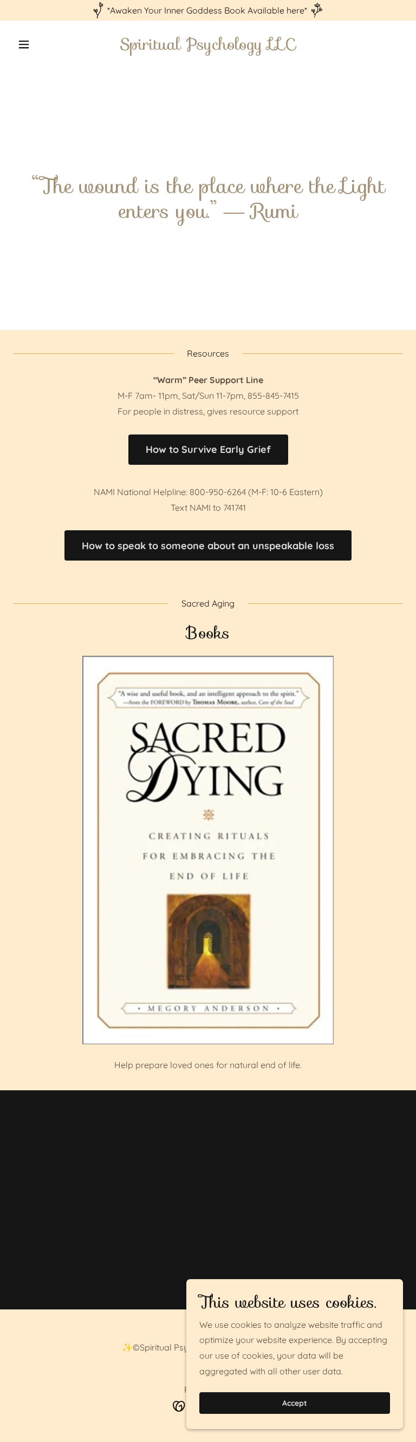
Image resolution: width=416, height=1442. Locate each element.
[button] (42, 44)
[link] (208, 46)
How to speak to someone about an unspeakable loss (208, 545)
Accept (294, 1403)
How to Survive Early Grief (208, 449)
